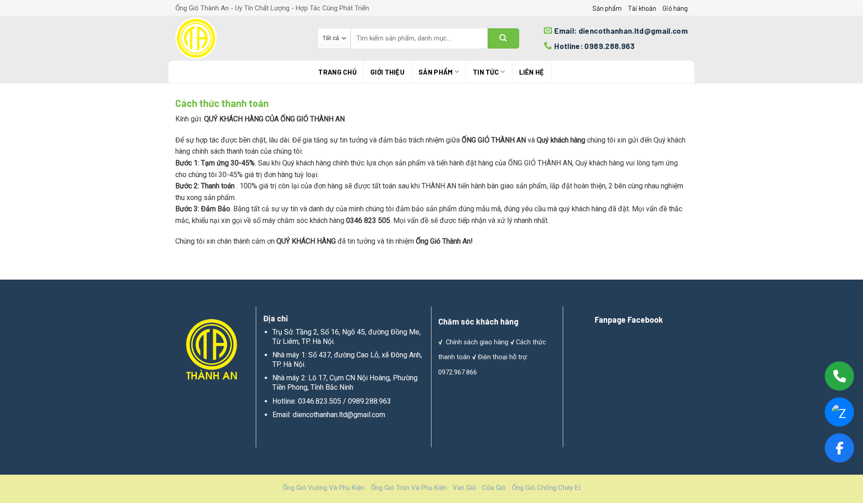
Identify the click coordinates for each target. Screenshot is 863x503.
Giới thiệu (387, 72)
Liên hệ (531, 72)
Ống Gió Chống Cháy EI (546, 488)
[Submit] (503, 38)
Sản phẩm (607, 8)
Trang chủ (337, 72)
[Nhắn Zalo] (839, 412)
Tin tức (486, 72)
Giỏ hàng (675, 8)
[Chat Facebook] (839, 448)
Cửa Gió (494, 488)
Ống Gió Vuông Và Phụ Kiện (324, 488)
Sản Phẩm (435, 72)
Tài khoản (642, 8)
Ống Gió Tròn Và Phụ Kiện (409, 488)
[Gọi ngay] (839, 376)
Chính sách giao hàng (477, 342)
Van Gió (464, 488)
